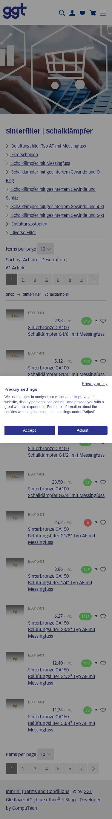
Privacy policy (95, 383)
